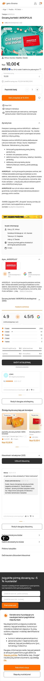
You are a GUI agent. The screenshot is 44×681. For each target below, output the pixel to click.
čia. (5, 660)
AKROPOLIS (10, 14)
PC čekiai (18, 9)
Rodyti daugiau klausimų (22, 526)
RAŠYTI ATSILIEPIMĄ (22, 362)
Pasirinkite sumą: (9, 73)
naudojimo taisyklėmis (16, 207)
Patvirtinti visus (22, 667)
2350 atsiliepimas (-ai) (14, 276)
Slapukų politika (10, 655)
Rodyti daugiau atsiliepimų (22, 401)
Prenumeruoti (10, 605)
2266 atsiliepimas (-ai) (14, 23)
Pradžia (11, 9)
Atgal (4, 9)
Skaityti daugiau (26, 291)
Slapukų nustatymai (22, 674)
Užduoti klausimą (22, 461)
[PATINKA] (39, 98)
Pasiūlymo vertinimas (22, 307)
